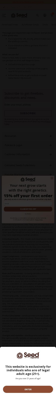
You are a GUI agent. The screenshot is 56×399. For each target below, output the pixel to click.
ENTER (28, 389)
